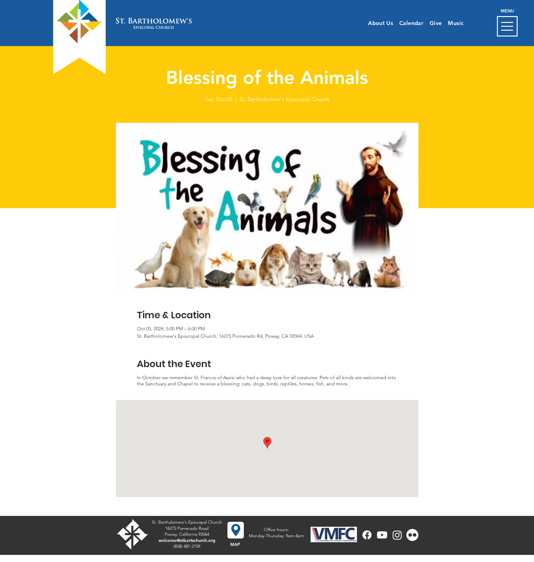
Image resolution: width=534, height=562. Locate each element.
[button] (507, 26)
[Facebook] (367, 535)
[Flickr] (412, 535)
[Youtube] (382, 535)
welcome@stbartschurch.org (187, 540)
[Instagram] (397, 535)
